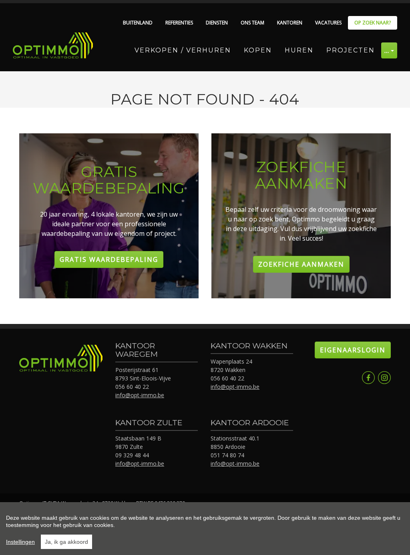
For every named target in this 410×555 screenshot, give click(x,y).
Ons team (252, 22)
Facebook (368, 377)
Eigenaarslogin (353, 350)
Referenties (179, 22)
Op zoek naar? (372, 22)
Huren (299, 50)
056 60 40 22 (132, 386)
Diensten (217, 22)
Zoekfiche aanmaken (301, 264)
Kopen (258, 50)
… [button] (387, 50)
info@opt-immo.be (139, 395)
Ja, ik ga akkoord (66, 542)
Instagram (384, 377)
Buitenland (138, 22)
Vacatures (328, 22)
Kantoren (289, 22)
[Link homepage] (53, 45)
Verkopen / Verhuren (183, 50)
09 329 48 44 (132, 455)
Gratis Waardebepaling (109, 259)
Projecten (350, 50)
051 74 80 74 (227, 455)
